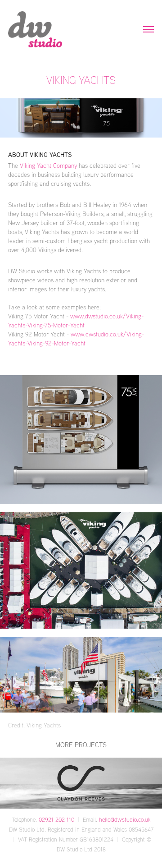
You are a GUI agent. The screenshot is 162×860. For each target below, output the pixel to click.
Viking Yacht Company (49, 165)
